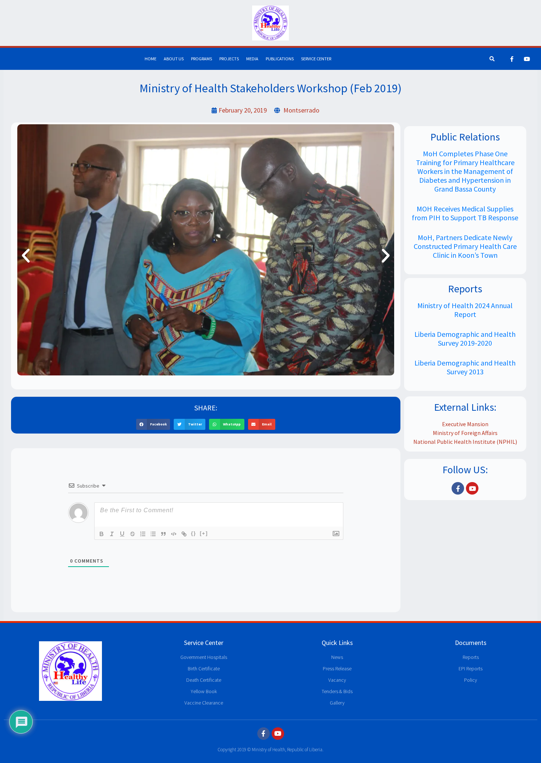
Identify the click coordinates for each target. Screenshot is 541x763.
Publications (280, 58)
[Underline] (122, 534)
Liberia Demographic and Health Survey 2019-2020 (465, 338)
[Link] (184, 534)
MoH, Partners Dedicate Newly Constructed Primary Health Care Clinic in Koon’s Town (465, 246)
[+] (204, 533)
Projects (229, 58)
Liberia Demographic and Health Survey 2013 (465, 367)
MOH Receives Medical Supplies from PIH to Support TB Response (465, 213)
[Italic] (112, 534)
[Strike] (132, 534)
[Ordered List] (143, 534)
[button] (26, 256)
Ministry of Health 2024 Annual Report (465, 310)
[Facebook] (511, 58)
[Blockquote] (163, 534)
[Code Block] (174, 534)
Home (150, 58)
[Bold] (101, 534)
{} (193, 533)
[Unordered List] (153, 534)
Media (252, 58)
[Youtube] (527, 58)
